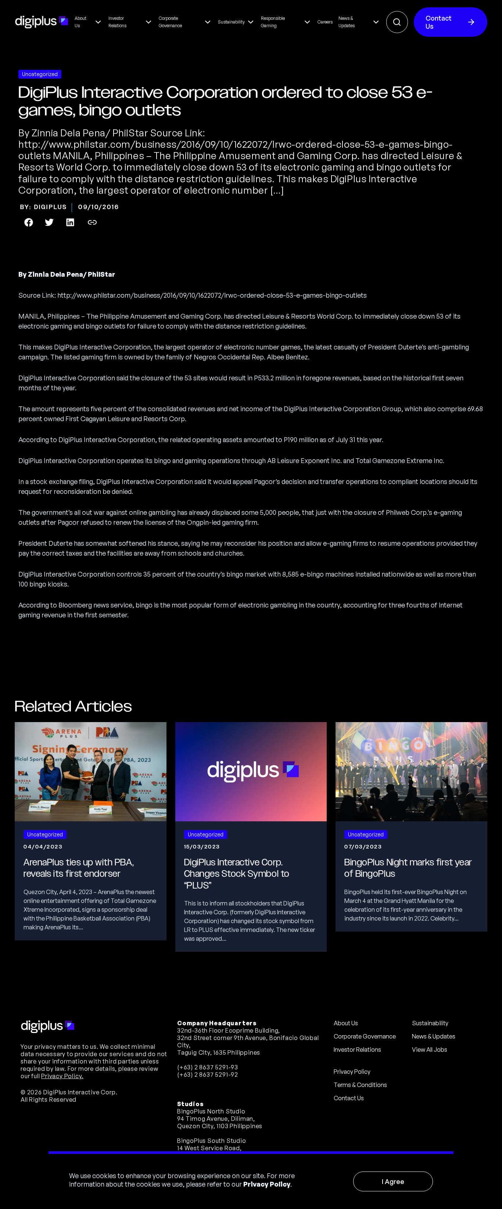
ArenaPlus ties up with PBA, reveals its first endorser (79, 868)
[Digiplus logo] (42, 22)
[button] (28, 222)
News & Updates (433, 1036)
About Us (346, 1023)
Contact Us (439, 22)
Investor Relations (357, 1049)
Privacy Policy (266, 1184)
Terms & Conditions (360, 1084)
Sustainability (430, 1023)
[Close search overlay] (397, 22)
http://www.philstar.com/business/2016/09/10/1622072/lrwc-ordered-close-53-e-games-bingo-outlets (212, 295)
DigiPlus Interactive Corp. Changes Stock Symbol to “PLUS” (237, 874)
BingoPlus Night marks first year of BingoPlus (408, 868)
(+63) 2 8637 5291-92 (207, 1074)
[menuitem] (89, 22)
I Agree (393, 1181)
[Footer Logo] (48, 1026)
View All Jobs (429, 1049)
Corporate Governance (365, 1036)
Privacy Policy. (62, 1076)
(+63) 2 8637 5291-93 (207, 1067)
